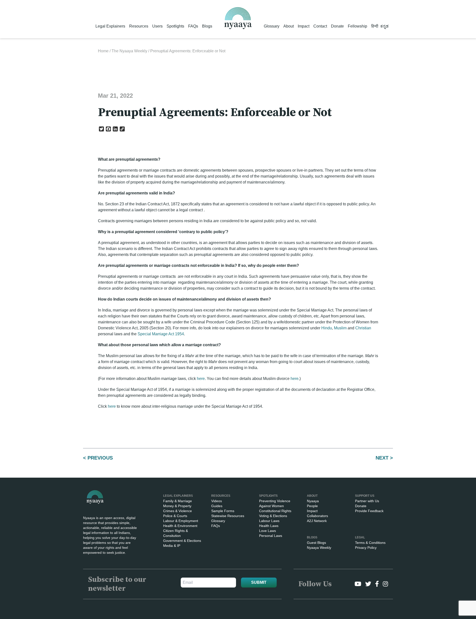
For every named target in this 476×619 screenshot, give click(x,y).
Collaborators (317, 516)
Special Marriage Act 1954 (161, 334)
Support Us (364, 495)
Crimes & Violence (177, 511)
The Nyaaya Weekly (129, 51)
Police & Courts (175, 516)
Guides (216, 506)
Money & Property (177, 506)
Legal (360, 537)
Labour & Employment (180, 521)
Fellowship (357, 26)
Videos (216, 501)
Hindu (326, 328)
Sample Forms (222, 511)
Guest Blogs (316, 543)
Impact (303, 26)
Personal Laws (270, 536)
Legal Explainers (110, 26)
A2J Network (317, 521)
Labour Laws (269, 521)
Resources (138, 26)
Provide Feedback (369, 511)
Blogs (207, 26)
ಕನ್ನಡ (384, 26)
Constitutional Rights (275, 511)
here (201, 378)
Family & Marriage (177, 501)
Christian (363, 328)
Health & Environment (180, 526)
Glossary (271, 26)
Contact (320, 26)
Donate (337, 26)
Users (157, 26)
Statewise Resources (227, 516)
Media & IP (171, 546)
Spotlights (175, 26)
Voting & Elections (273, 516)
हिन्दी (374, 26)
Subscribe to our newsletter (117, 584)
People (312, 506)
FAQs (193, 26)
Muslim (340, 328)
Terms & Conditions (370, 543)
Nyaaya (313, 501)
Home (103, 51)
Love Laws (267, 531)
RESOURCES (220, 495)
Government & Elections (182, 541)
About (288, 26)
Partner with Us (367, 501)
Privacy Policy (366, 548)
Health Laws (268, 526)
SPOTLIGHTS (268, 495)
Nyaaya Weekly (319, 548)
